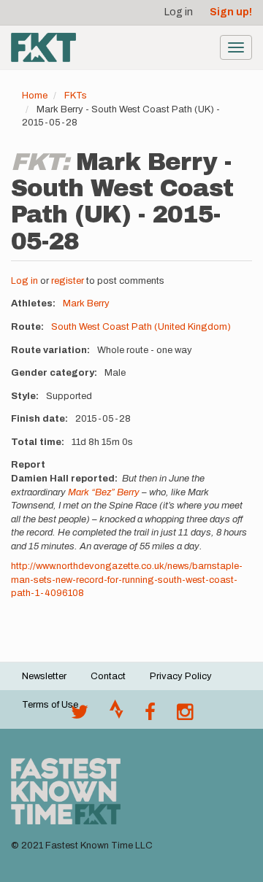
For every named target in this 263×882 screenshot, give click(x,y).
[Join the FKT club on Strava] (116, 716)
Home (34, 95)
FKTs (75, 95)
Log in (178, 12)
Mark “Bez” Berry (104, 492)
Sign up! (231, 12)
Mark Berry (86, 303)
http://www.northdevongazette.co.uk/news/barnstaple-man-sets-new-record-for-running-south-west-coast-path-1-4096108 (127, 579)
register (67, 281)
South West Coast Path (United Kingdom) (141, 327)
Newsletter (44, 676)
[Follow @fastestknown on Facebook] (150, 716)
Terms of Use (50, 705)
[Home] (43, 47)
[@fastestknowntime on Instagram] (185, 716)
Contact (108, 676)
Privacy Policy (181, 676)
